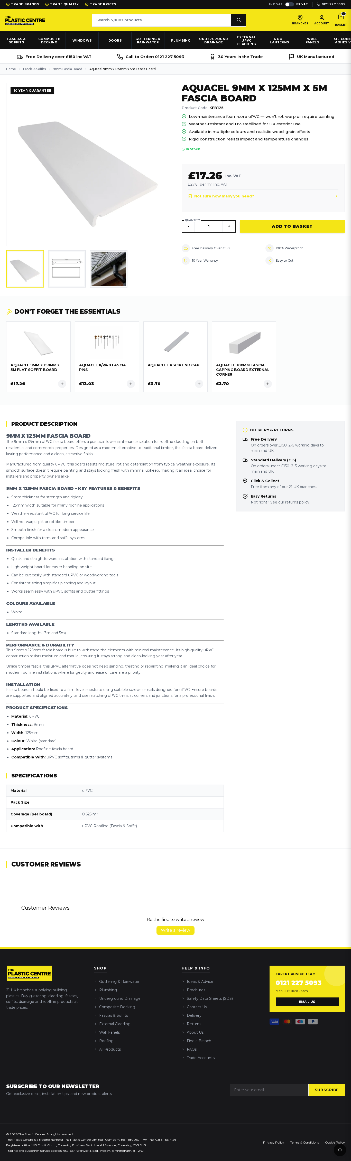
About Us (195, 1032)
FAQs (192, 1049)
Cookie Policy (335, 1142)
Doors (115, 40)
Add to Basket (292, 226)
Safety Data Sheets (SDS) (210, 998)
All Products (110, 1049)
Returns (194, 1024)
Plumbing (181, 40)
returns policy (297, 502)
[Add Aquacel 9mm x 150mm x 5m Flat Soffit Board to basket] (62, 384)
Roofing (106, 1041)
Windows (81, 40)
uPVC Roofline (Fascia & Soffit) (109, 826)
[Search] (238, 20)
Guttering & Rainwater (119, 981)
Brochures (196, 990)
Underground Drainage (120, 998)
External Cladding (115, 1024)
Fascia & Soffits (34, 69)
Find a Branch (199, 1041)
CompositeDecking (49, 40)
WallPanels (312, 40)
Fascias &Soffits (16, 40)
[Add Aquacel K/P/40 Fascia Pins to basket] (131, 384)
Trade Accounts (201, 1057)
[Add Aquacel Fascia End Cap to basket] (199, 384)
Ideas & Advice (200, 981)
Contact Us (197, 1007)
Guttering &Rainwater (147, 40)
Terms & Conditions (304, 1142)
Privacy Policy (273, 1142)
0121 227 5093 (298, 983)
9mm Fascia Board (67, 69)
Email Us (307, 1002)
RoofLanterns (279, 40)
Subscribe (327, 1090)
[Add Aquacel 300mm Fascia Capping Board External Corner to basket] (268, 384)
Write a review (175, 930)
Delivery (194, 1015)
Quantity (192, 220)
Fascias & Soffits (113, 1015)
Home (11, 69)
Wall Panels (109, 1032)
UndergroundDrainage (213, 40)
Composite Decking (117, 1007)
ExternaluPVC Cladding (246, 40)
